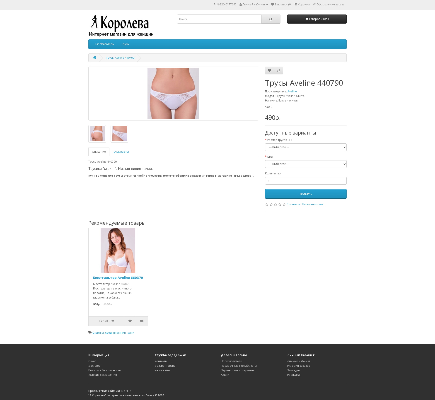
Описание (99, 152)
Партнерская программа (237, 370)
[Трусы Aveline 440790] (173, 93)
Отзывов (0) (121, 152)
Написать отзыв (312, 204)
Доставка (94, 366)
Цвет (270, 157)
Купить (306, 194)
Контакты (161, 361)
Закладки (293, 370)
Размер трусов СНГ (280, 140)
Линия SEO (123, 391)
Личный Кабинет (298, 361)
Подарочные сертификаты (239, 366)
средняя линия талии (119, 333)
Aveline (292, 91)
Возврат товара (165, 366)
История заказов (298, 366)
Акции (225, 375)
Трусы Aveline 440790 (120, 58)
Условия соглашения (102, 375)
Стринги (98, 333)
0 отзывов (293, 204)
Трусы (125, 44)
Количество (273, 173)
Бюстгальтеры (104, 44)
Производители (231, 361)
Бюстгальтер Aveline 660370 (118, 277)
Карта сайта (163, 370)
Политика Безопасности (104, 370)
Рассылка (293, 375)
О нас (92, 361)
